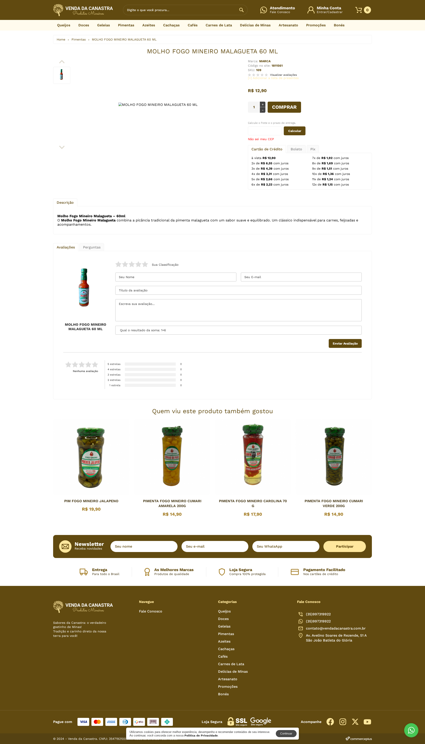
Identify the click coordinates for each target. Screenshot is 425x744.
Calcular (294, 131)
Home (61, 39)
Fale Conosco (150, 611)
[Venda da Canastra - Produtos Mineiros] (83, 10)
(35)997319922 (318, 621)
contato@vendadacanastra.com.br (336, 628)
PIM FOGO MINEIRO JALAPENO (91, 501)
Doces (83, 25)
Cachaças (171, 25)
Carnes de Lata (219, 25)
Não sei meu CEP (261, 139)
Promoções (316, 25)
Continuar (286, 733)
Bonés (339, 25)
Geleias (103, 25)
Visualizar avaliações (283, 74)
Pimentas (126, 25)
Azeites (148, 25)
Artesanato (288, 25)
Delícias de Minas (255, 25)
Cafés (193, 25)
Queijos (63, 25)
